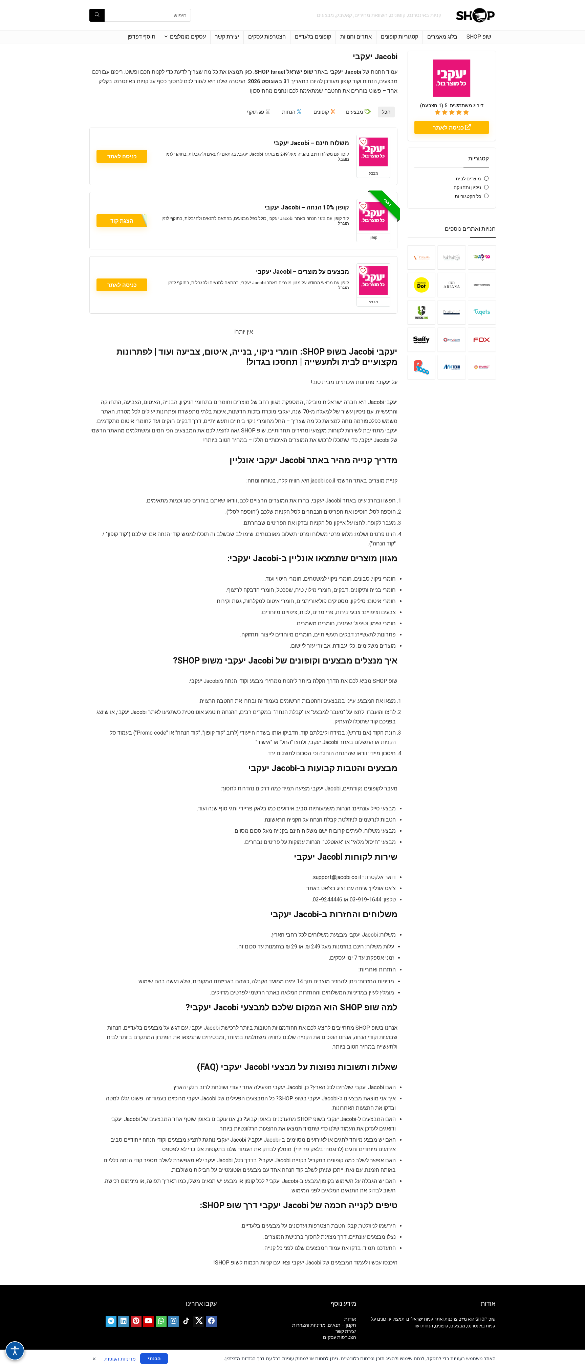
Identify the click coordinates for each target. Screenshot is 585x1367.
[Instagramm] (173, 1321)
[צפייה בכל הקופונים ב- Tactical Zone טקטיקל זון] (421, 312)
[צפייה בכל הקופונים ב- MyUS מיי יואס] (451, 340)
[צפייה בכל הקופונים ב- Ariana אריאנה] (451, 285)
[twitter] (198, 1321)
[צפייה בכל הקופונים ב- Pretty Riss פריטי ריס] (451, 312)
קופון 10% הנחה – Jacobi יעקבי (306, 207)
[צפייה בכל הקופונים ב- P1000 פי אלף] (421, 367)
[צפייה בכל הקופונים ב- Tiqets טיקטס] (482, 312)
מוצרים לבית (468, 178)
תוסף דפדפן (141, 36)
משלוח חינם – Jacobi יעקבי (311, 143)
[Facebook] (211, 1321)
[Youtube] (148, 1321)
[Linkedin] (123, 1321)
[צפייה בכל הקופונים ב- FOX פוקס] (482, 340)
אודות (350, 1319)
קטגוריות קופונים (399, 36)
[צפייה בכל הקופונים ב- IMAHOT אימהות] (482, 367)
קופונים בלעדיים (313, 36)
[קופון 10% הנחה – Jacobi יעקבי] (373, 216)
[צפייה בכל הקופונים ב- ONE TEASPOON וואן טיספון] (482, 285)
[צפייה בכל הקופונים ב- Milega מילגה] (482, 257)
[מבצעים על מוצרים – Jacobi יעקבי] (373, 280)
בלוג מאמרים (442, 36)
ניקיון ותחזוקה (467, 187)
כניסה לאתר (449, 127)
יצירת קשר (227, 36)
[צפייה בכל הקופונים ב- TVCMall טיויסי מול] (421, 257)
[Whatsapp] (161, 1321)
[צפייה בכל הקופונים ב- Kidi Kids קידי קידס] (451, 257)
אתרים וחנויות (356, 36)
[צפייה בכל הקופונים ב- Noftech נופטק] (451, 367)
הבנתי (154, 1358)
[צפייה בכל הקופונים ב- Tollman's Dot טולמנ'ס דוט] (421, 285)
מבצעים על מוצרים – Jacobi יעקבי (302, 271)
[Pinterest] (136, 1321)
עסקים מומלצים (188, 36)
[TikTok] (186, 1321)
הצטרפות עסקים (267, 36)
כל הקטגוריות (468, 196)
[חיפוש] (97, 15)
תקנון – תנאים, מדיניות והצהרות (324, 1325)
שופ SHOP (479, 36)
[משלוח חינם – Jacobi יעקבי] (373, 152)
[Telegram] (111, 1321)
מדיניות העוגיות (119, 1358)
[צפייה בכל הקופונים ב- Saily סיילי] (421, 340)
